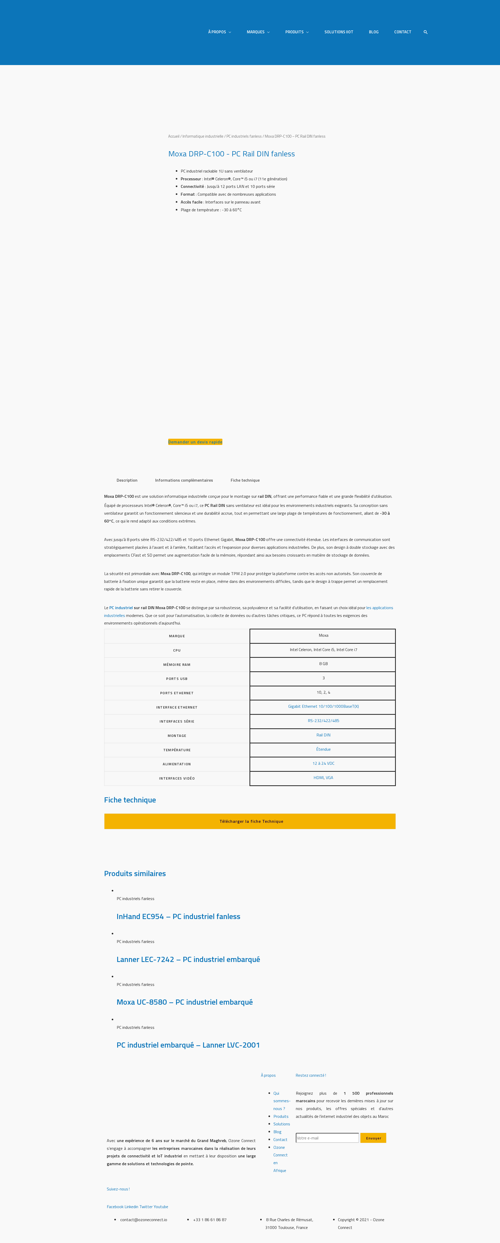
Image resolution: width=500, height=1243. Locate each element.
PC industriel (121, 607)
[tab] (127, 480)
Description (127, 480)
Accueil (173, 136)
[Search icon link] (425, 32)
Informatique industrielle (203, 136)
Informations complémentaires (184, 480)
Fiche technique (245, 480)
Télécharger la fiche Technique (251, 821)
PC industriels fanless (244, 136)
